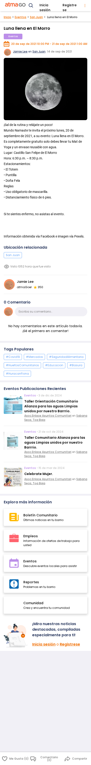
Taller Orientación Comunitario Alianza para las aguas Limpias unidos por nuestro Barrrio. (51, 406)
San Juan (36, 17)
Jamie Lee (20, 51)
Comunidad (33, 603)
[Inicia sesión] (16, 635)
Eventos (20, 17)
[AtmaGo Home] (15, 5)
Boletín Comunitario (40, 515)
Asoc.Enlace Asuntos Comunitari (47, 416)
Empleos (30, 536)
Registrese (70, 6)
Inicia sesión (44, 6)
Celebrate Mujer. (38, 474)
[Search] (31, 5)
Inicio (7, 17)
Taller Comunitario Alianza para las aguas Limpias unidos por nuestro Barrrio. (54, 442)
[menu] (85, 5)
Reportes (31, 582)
